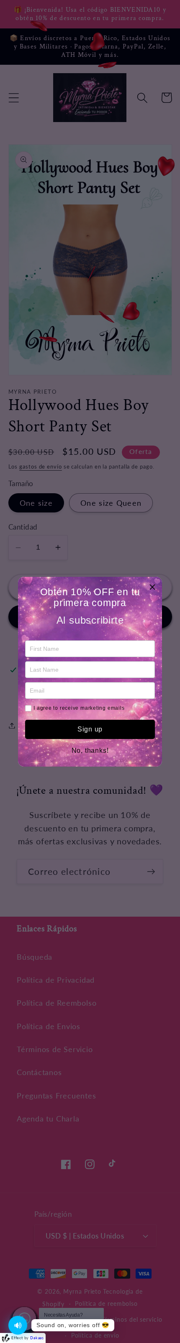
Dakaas (37, 1337)
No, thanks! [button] (90, 750)
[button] (152, 586)
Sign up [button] (90, 729)
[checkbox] (28, 708)
